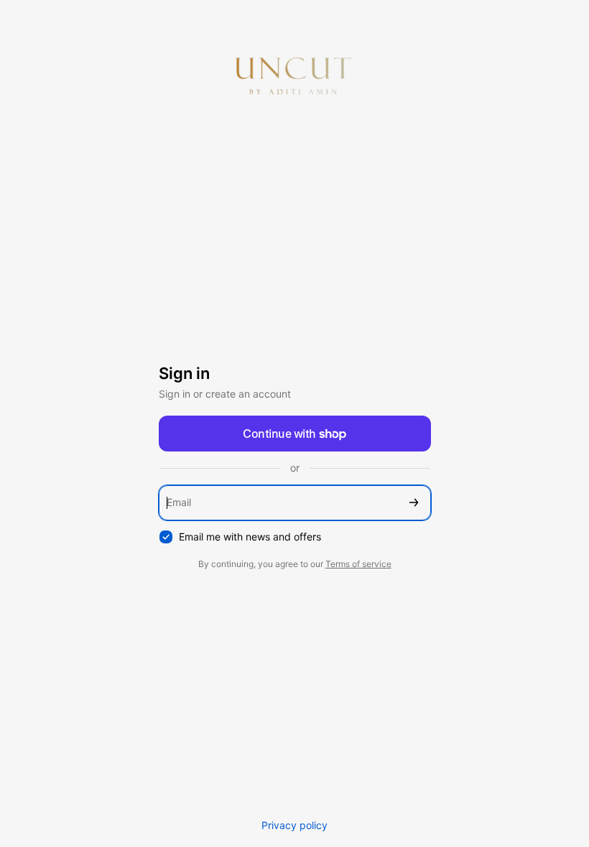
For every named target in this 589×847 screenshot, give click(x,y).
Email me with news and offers (250, 536)
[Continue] (414, 502)
